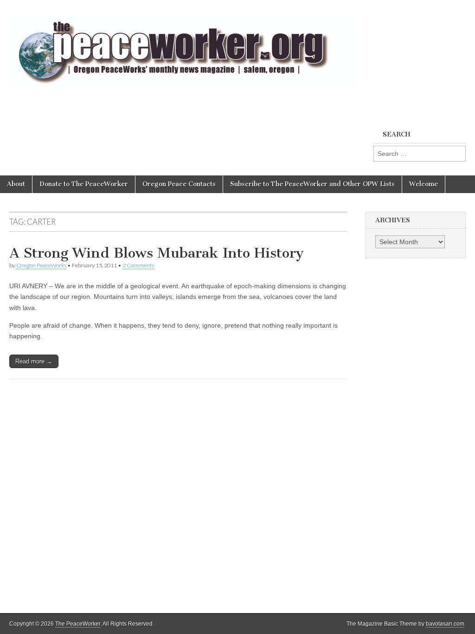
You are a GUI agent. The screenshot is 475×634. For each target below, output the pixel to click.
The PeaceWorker (77, 624)
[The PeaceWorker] (184, 45)
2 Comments (138, 265)
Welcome (423, 184)
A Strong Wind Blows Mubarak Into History (156, 253)
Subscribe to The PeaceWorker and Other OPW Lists (312, 184)
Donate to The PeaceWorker (83, 184)
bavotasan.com (445, 624)
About (16, 184)
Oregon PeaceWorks (41, 265)
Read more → (33, 361)
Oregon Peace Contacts (179, 184)
